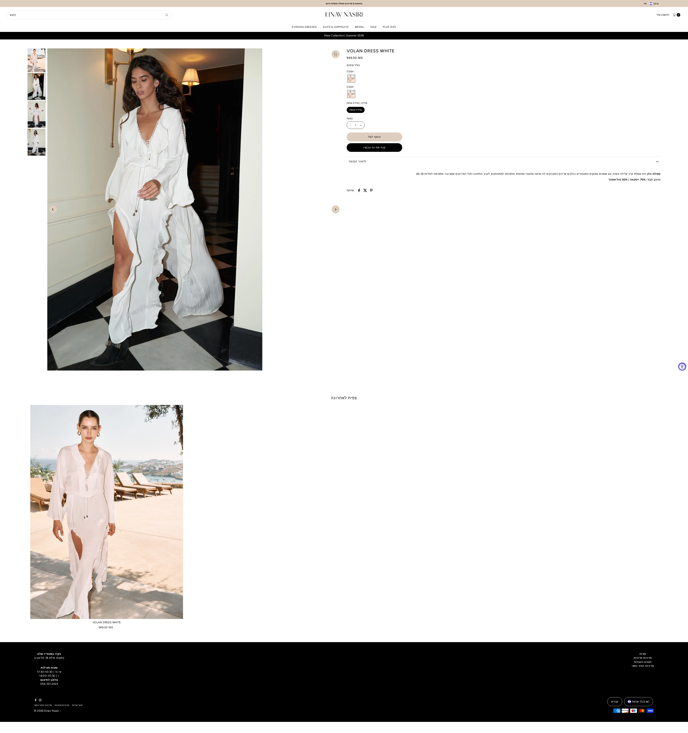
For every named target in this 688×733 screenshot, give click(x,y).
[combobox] (89, 14)
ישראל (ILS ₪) (640, 701)
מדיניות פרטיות (643, 658)
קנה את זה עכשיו (374, 147)
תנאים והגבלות (643, 662)
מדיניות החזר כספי (643, 666)
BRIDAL (359, 27)
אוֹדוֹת (642, 654)
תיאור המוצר (357, 161)
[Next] (336, 209)
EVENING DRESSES (304, 27)
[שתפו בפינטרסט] (371, 190)
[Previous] (53, 209)
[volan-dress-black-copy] (351, 78)
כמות (350, 118)
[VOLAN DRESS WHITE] (106, 512)
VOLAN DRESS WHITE (106, 622)
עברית (614, 701)
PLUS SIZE (389, 27)
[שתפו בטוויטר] (365, 190)
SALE (373, 27)
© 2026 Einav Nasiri (46, 710)
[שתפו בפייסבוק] (359, 190)
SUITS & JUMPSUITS (336, 27)
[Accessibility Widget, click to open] (682, 366)
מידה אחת (356, 110)
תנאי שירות (77, 705)
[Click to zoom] (336, 54)
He (645, 3)
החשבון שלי (662, 14)
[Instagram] (40, 700)
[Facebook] (35, 700)
